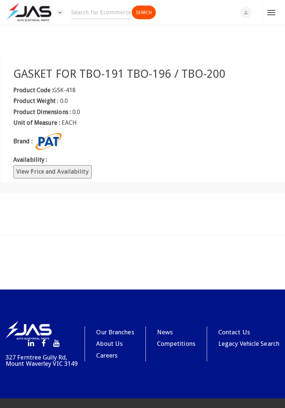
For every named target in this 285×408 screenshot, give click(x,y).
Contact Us (234, 332)
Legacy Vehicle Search (248, 343)
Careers (107, 355)
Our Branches (115, 332)
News (165, 332)
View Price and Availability (52, 171)
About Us (109, 343)
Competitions (176, 343)
